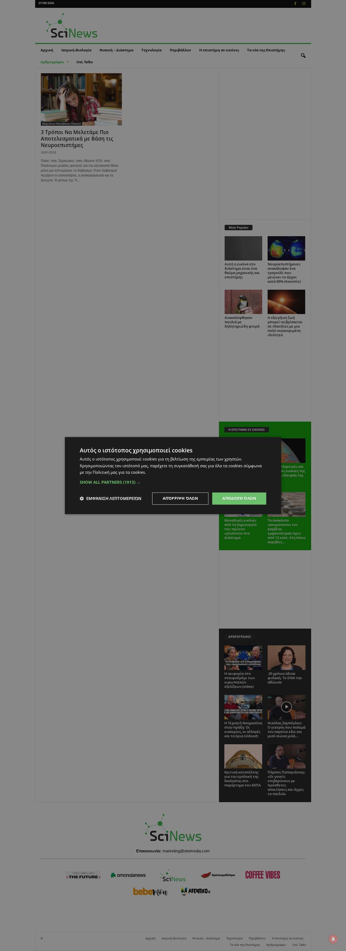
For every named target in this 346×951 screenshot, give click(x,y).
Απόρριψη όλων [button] (180, 498)
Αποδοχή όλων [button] (239, 498)
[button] (173, 482)
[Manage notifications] (333, 939)
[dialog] (173, 475)
